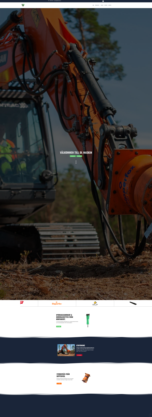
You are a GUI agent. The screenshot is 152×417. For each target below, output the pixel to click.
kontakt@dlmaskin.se (57, 0)
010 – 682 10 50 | (51, 0)
